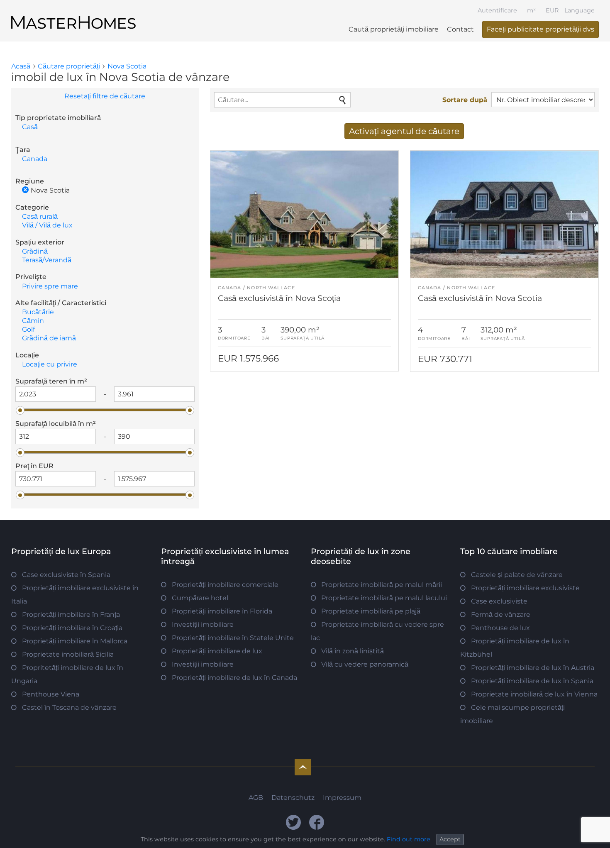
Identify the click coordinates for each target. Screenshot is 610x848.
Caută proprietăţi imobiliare (394, 29)
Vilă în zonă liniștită (352, 651)
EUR (552, 10)
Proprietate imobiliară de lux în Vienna (534, 694)
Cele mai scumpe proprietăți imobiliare (512, 714)
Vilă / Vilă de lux (47, 225)
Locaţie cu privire (49, 364)
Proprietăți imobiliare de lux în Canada (234, 678)
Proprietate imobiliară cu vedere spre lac (377, 631)
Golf (28, 329)
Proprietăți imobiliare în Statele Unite (233, 638)
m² (531, 10)
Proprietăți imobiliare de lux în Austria (532, 668)
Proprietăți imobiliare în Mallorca (74, 641)
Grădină (35, 251)
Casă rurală (40, 216)
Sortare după (464, 100)
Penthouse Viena (50, 694)
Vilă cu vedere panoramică (364, 664)
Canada (34, 159)
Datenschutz (293, 798)
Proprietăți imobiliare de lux (217, 651)
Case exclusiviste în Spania (66, 575)
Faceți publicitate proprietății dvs (540, 29)
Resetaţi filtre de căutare (104, 96)
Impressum (342, 798)
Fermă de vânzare (500, 614)
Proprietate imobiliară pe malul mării (381, 585)
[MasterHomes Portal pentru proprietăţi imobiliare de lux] (73, 15)
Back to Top (303, 767)
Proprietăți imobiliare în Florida (222, 611)
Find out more (408, 839)
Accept (450, 839)
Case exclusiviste (499, 601)
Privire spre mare (50, 286)
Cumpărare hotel (200, 598)
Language (579, 10)
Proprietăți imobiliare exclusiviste (525, 588)
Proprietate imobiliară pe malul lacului (384, 598)
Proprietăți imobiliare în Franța (71, 614)
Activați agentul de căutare (404, 131)
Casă (30, 127)
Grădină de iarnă (49, 338)
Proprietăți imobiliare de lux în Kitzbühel (514, 647)
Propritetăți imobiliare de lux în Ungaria (67, 674)
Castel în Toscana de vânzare (69, 707)
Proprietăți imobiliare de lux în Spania (532, 681)
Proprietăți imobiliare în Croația (72, 628)
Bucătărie (38, 312)
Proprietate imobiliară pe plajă (370, 611)
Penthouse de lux (500, 628)
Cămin (33, 321)
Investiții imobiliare (203, 624)
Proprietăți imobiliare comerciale (225, 585)
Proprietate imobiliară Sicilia (68, 654)
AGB (256, 798)
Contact (460, 29)
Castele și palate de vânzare (517, 575)
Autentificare (497, 10)
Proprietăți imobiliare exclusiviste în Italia (75, 594)
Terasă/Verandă (46, 260)
